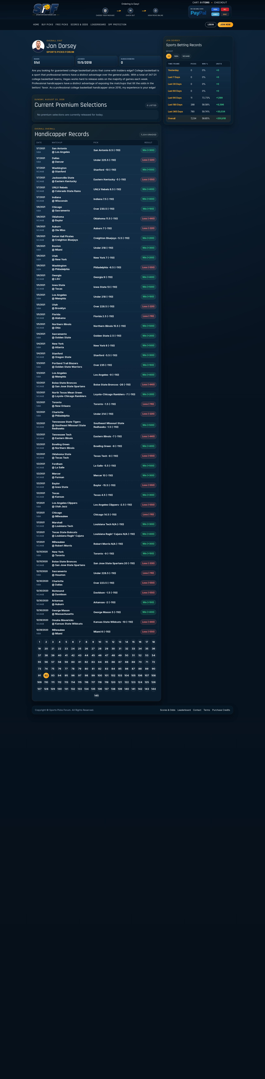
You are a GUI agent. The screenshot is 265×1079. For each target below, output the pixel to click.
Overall (171, 118)
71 (147, 661)
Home (36, 24)
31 (120, 648)
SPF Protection (117, 24)
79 (79, 668)
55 (39, 661)
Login (211, 24)
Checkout (220, 2)
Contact (197, 710)
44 (86, 655)
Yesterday (173, 70)
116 (86, 682)
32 (126, 648)
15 (133, 641)
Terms (207, 710)
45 (93, 655)
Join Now (225, 24)
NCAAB (186, 56)
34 (140, 648)
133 (80, 688)
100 (100, 675)
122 (127, 682)
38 (46, 655)
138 (113, 688)
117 (93, 682)
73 (39, 668)
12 (113, 641)
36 (153, 648)
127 (39, 688)
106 (140, 675)
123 (133, 682)
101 (106, 675)
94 (59, 675)
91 (39, 675)
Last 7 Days (174, 77)
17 (147, 641)
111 (52, 682)
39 (52, 655)
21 (53, 648)
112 (59, 682)
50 (126, 655)
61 (79, 661)
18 (153, 641)
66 (113, 661)
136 (100, 688)
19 (39, 648)
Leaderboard (98, 24)
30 (113, 648)
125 (147, 682)
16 (140, 641)
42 (73, 655)
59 (66, 661)
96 (73, 675)
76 (59, 668)
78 (73, 668)
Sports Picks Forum (60, 52)
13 (120, 641)
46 (100, 655)
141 (133, 688)
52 (140, 655)
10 (99, 641)
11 (106, 641)
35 (146, 648)
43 (79, 655)
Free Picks (62, 24)
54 (153, 655)
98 (86, 675)
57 (52, 661)
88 (140, 668)
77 (66, 668)
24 (73, 648)
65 (106, 661)
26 (86, 648)
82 (99, 668)
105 (133, 675)
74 (46, 668)
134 (86, 688)
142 (140, 688)
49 (120, 655)
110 (46, 682)
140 (126, 688)
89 (146, 668)
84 (113, 668)
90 (153, 668)
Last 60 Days (175, 91)
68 (126, 661)
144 (153, 688)
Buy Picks (47, 24)
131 (66, 688)
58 (59, 661)
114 (73, 682)
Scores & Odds (79, 24)
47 (106, 655)
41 (66, 655)
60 (73, 661)
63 (93, 661)
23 (66, 648)
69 (133, 661)
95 (66, 675)
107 (147, 675)
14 (126, 641)
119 (106, 682)
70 (140, 661)
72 (153, 661)
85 (120, 668)
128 (46, 688)
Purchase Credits (221, 710)
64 (100, 661)
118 (100, 682)
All (169, 56)
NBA (176, 56)
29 (106, 648)
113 (66, 682)
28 (99, 648)
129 (53, 688)
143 (147, 688)
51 (133, 655)
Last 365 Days (175, 111)
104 (126, 675)
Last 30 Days (175, 84)
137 (107, 688)
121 (120, 682)
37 (39, 655)
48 (113, 655)
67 (120, 661)
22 (59, 648)
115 (80, 682)
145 (96, 695)
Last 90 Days (175, 98)
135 (93, 688)
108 (153, 675)
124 (140, 682)
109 (39, 682)
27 (93, 648)
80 (86, 668)
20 (46, 648)
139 (120, 688)
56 (46, 661)
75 (52, 668)
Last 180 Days (175, 104)
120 (113, 682)
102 (113, 675)
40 (59, 655)
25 (79, 648)
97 (79, 675)
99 (93, 675)
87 (133, 668)
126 (153, 682)
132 (73, 688)
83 (106, 668)
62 (86, 661)
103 (120, 675)
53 (146, 655)
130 (59, 688)
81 (93, 668)
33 (133, 648)
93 (52, 675)
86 (126, 668)
